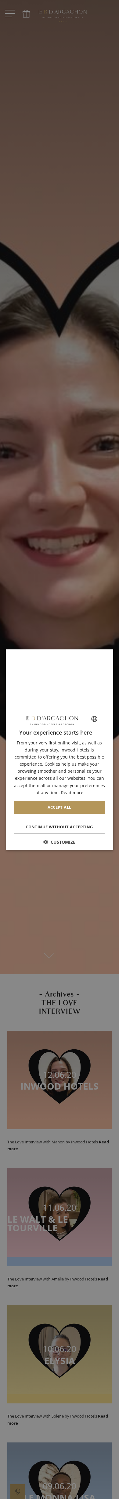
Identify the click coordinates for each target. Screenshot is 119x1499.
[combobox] (95, 719)
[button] (59, 841)
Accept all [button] (59, 807)
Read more (72, 792)
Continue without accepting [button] (59, 826)
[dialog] (59, 749)
